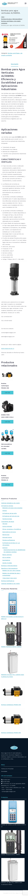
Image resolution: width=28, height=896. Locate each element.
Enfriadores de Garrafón (9, 513)
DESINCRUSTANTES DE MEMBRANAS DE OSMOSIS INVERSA (14, 551)
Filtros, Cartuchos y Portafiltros (11, 529)
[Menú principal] (25, 3)
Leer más (7, 392)
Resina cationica (7, 554)
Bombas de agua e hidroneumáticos (11, 19)
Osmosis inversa (7, 537)
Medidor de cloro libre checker (11, 570)
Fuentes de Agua (7, 519)
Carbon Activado (7, 526)
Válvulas (4, 523)
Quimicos (4, 547)
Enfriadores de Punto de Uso (10, 516)
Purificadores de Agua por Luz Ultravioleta (11, 544)
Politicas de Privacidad (7, 768)
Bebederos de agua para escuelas (12, 508)
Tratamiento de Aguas (7, 521)
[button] (24, 35)
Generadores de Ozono (9, 532)
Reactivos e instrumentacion (9, 568)
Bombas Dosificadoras (7, 581)
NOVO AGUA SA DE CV (7, 348)
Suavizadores (6, 560)
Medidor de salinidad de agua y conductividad (11, 574)
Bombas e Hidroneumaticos (9, 565)
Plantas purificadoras (8, 540)
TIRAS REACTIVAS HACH (9, 578)
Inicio (2, 17)
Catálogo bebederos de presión (10, 503)
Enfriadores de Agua (7, 505)
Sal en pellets (6, 557)
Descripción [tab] (14, 64)
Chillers (4, 510)
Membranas (5, 534)
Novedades (4, 771)
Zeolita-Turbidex (7, 563)
